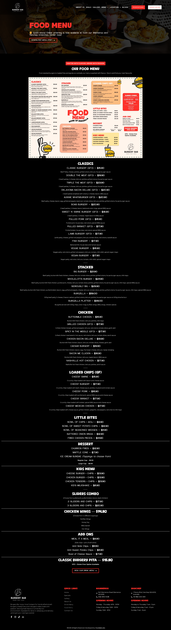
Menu (104, 7)
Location (114, 7)
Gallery (96, 7)
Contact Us (68, 610)
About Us (80, 7)
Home (66, 592)
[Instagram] (15, 617)
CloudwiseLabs (99, 628)
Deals (88, 7)
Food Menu (68, 607)
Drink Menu (68, 604)
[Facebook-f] (11, 617)
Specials (67, 595)
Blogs (125, 7)
